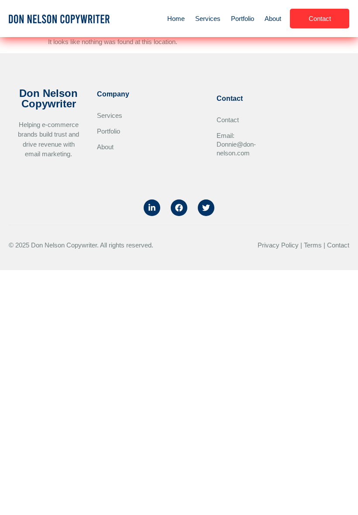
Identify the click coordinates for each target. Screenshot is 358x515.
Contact (228, 120)
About (273, 18)
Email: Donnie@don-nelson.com (230, 144)
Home (176, 18)
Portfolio (242, 18)
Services (207, 18)
